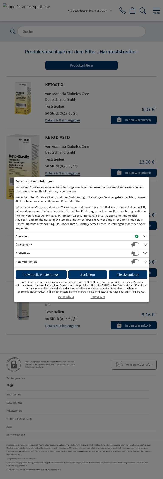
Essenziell (22, 236)
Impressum (98, 296)
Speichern (87, 274)
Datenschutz (66, 296)
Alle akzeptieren (128, 274)
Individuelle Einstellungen (41, 274)
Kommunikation (26, 262)
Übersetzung (24, 245)
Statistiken (23, 253)
